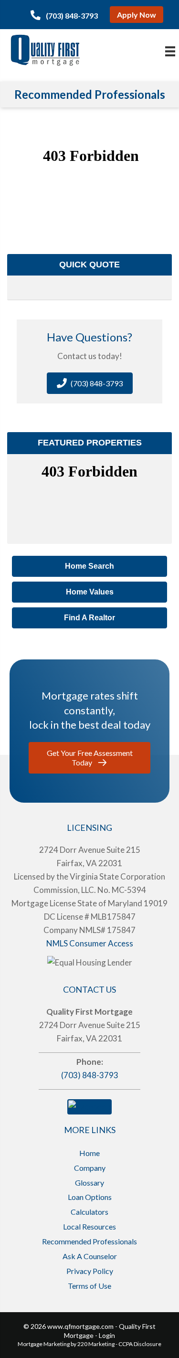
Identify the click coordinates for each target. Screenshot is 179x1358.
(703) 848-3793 (89, 1075)
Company (89, 1167)
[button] (64, 15)
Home (89, 1152)
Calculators (89, 1211)
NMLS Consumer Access (89, 943)
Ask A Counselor (90, 1256)
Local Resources (89, 1226)
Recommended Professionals (89, 1241)
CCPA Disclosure (139, 1343)
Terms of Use (89, 1285)
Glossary (89, 1182)
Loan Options (90, 1196)
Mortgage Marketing (44, 1343)
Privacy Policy (89, 1270)
